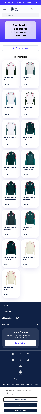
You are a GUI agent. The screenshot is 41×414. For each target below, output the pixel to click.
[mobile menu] (4, 9)
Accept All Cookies (20, 410)
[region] (20, 400)
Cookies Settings (20, 399)
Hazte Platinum (20, 343)
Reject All (20, 405)
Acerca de (6, 311)
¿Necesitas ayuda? (10, 318)
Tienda (5, 305)
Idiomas (5, 324)
